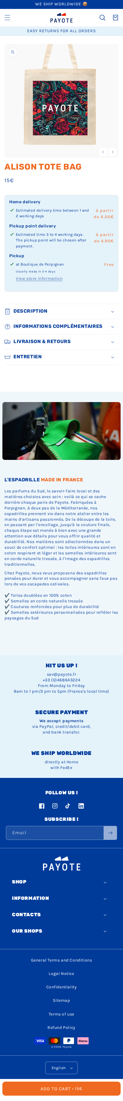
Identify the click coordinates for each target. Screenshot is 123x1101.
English (59, 1068)
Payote (67, 1046)
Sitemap (61, 1000)
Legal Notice (61, 973)
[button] (7, 17)
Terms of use (61, 1014)
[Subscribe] (110, 833)
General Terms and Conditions (61, 960)
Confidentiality (61, 987)
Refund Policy (61, 1027)
